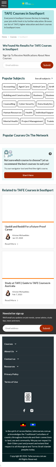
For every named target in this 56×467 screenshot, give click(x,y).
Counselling (9, 104)
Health (28, 112)
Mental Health (10, 121)
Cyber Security (26, 104)
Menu (4, 5)
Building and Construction (16, 95)
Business (37, 95)
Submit (47, 65)
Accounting (9, 86)
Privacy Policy (11, 374)
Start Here (28, 175)
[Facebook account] (24, 410)
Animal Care (39, 86)
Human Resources (12, 112)
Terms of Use (11, 382)
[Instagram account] (31, 410)
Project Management (32, 121)
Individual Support (45, 112)
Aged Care (24, 86)
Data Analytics (45, 104)
